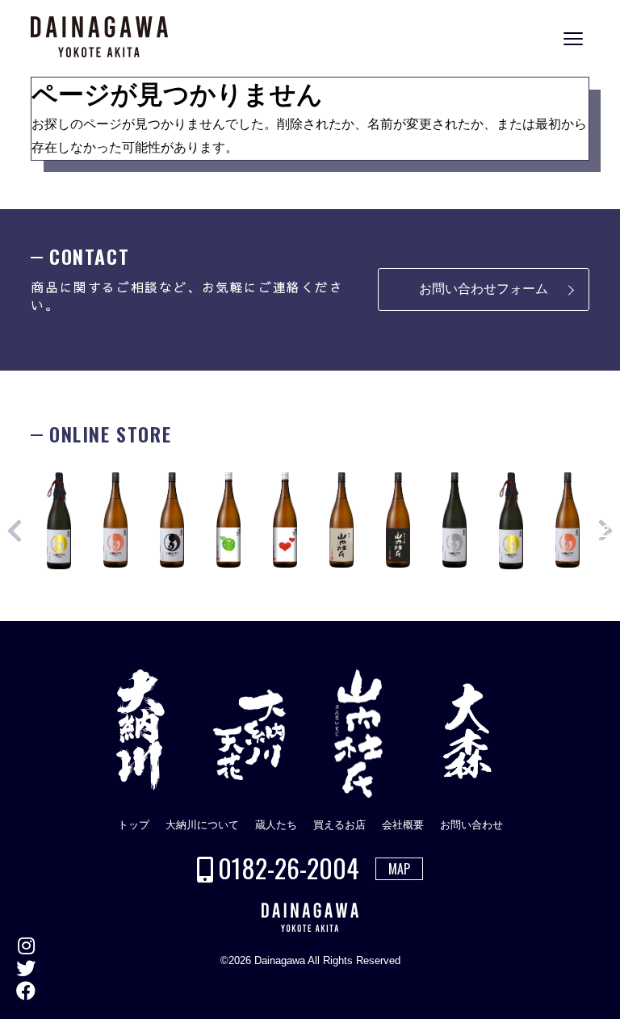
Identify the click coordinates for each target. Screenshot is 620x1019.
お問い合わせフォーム (483, 289)
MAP (399, 869)
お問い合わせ (471, 825)
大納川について (202, 825)
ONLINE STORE (603, 521)
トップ (133, 825)
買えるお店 (339, 825)
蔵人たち (276, 825)
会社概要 (403, 825)
